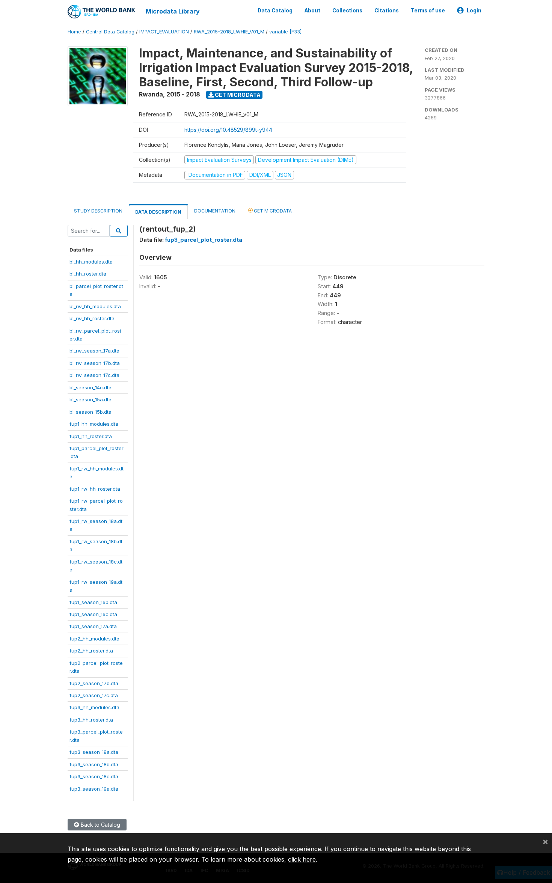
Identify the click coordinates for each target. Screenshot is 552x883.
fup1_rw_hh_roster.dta (94, 489)
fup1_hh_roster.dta (90, 436)
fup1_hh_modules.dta (93, 424)
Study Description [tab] (98, 211)
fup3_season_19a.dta (93, 789)
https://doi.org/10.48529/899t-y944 (228, 130)
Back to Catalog (99, 824)
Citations (386, 11)
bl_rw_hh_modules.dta (95, 306)
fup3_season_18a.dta (93, 752)
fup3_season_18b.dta (93, 764)
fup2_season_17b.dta (93, 683)
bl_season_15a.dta (90, 399)
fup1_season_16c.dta (93, 614)
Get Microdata (237, 95)
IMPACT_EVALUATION (164, 32)
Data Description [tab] (158, 212)
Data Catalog (275, 11)
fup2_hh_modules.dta (94, 639)
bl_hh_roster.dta (87, 274)
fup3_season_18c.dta (93, 776)
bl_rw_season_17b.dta (94, 363)
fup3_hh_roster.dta (91, 720)
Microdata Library (173, 11)
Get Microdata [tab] (272, 211)
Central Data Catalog (110, 32)
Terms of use (428, 11)
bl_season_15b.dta (90, 412)
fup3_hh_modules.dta (94, 707)
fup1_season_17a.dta (93, 626)
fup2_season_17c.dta (93, 695)
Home (74, 32)
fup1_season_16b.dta (93, 602)
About (312, 11)
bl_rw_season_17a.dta (94, 351)
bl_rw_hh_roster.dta (92, 318)
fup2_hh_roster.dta (91, 651)
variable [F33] (285, 32)
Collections (347, 11)
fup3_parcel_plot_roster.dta (203, 240)
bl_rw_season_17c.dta (94, 375)
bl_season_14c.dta (90, 387)
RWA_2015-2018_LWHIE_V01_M (229, 32)
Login (474, 11)
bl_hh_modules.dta (91, 262)
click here (302, 859)
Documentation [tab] (214, 211)
